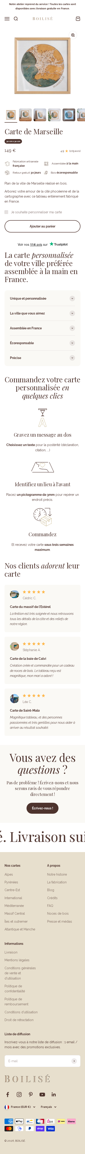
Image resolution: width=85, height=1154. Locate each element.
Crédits (52, 898)
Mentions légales (17, 960)
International (13, 898)
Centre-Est (12, 890)
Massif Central (15, 913)
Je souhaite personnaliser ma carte (36, 212)
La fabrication (57, 882)
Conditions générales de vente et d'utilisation (20, 973)
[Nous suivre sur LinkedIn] (54, 1094)
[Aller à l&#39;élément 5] (69, 115)
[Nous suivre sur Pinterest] (31, 1094)
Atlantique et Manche (20, 929)
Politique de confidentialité (15, 988)
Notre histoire (57, 874)
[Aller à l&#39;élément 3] (40, 115)
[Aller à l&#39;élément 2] (25, 115)
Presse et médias (59, 921)
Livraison (11, 952)
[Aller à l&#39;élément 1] (11, 115)
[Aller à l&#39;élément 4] (54, 115)
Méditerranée (14, 906)
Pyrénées (11, 882)
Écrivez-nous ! (42, 808)
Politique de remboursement (16, 1001)
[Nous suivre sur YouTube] (42, 1094)
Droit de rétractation (19, 1020)
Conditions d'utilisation (21, 1012)
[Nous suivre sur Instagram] (19, 1094)
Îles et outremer (16, 921)
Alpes (9, 874)
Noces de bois (58, 913)
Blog (50, 890)
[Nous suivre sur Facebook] (8, 1094)
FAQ (50, 906)
